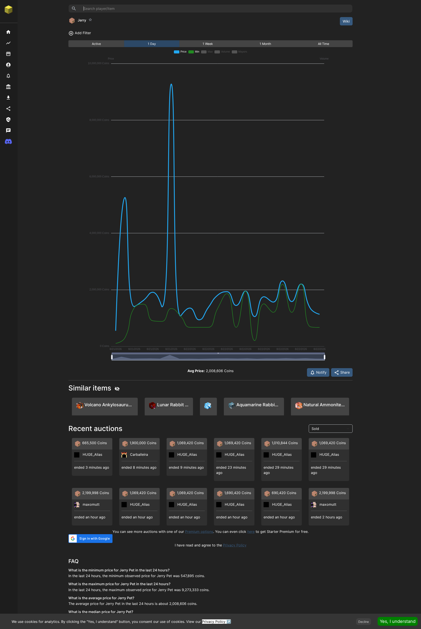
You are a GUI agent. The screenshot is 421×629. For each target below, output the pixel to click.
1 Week (208, 44)
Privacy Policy (234, 545)
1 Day (152, 44)
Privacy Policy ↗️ (216, 621)
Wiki (346, 21)
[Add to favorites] (90, 19)
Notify (320, 372)
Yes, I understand (398, 621)
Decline (363, 622)
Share (344, 372)
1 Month (265, 44)
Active (96, 44)
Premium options (199, 531)
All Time (323, 44)
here (251, 531)
